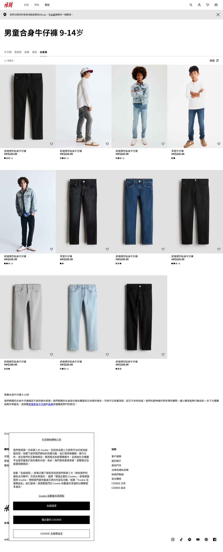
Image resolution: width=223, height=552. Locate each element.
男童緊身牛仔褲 (37, 404)
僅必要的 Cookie (51, 519)
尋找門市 (116, 465)
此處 (53, 14)
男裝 (36, 4)
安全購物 (116, 478)
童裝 (47, 4)
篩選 (212, 60)
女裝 (26, 4)
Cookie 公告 (119, 483)
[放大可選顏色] (173, 158)
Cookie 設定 (119, 487)
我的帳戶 (116, 460)
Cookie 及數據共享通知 (51, 495)
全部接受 (51, 506)
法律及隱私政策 (120, 470)
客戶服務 (116, 456)
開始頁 (7, 433)
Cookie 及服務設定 (51, 533)
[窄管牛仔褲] (195, 106)
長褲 (50, 404)
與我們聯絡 (118, 474)
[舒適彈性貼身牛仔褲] (28, 106)
